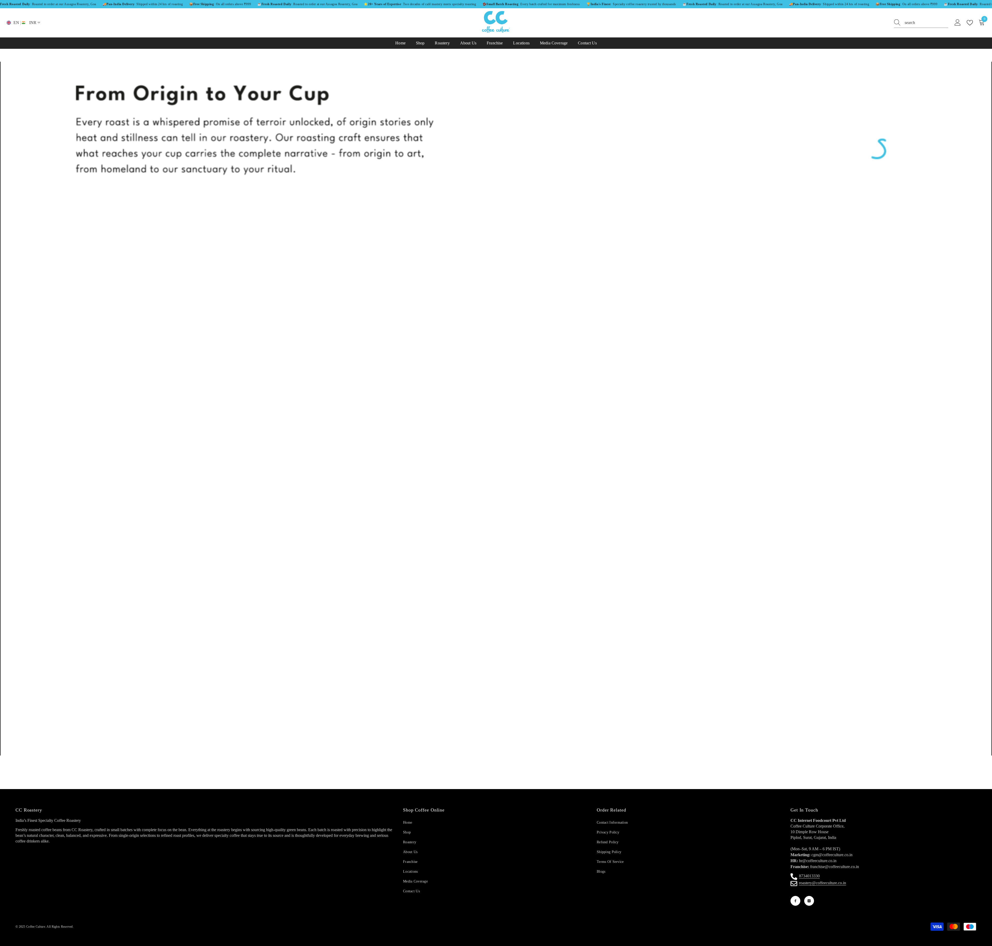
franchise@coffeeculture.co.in (834, 866)
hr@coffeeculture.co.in (817, 860)
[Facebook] (795, 901)
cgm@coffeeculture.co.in (832, 855)
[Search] (921, 23)
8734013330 (809, 876)
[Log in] (958, 23)
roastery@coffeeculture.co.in (822, 883)
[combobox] (926, 23)
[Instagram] (809, 901)
